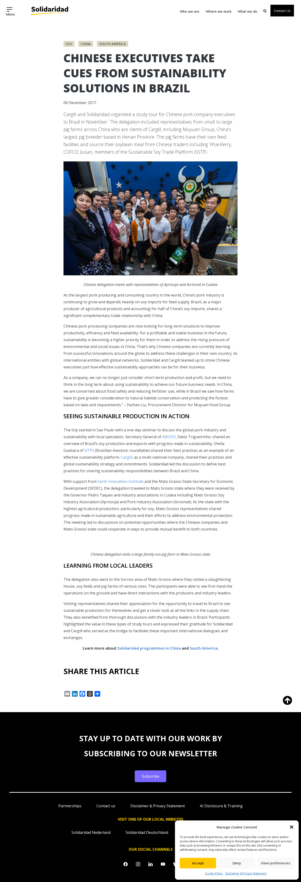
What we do (247, 11)
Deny (237, 863)
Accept (198, 863)
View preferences (275, 863)
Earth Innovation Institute (120, 481)
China (86, 44)
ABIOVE (169, 436)
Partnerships (69, 805)
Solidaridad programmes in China (149, 648)
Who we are (189, 11)
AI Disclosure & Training (221, 805)
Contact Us (282, 10)
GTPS (89, 450)
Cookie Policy (214, 873)
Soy (69, 44)
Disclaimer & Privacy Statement (245, 873)
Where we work (218, 11)
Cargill (126, 457)
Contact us (105, 805)
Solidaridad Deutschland (147, 832)
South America (112, 44)
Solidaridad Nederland (91, 832)
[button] (291, 827)
